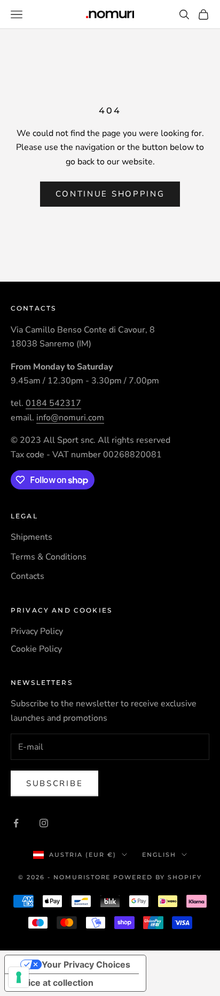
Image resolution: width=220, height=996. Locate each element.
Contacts (27, 576)
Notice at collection (53, 982)
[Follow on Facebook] (16, 823)
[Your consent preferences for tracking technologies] (19, 977)
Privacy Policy (37, 631)
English (159, 854)
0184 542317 (53, 403)
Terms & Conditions (49, 557)
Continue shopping (110, 193)
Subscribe (54, 783)
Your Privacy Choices (86, 964)
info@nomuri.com (70, 418)
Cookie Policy (36, 649)
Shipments (31, 537)
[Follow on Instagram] (43, 823)
